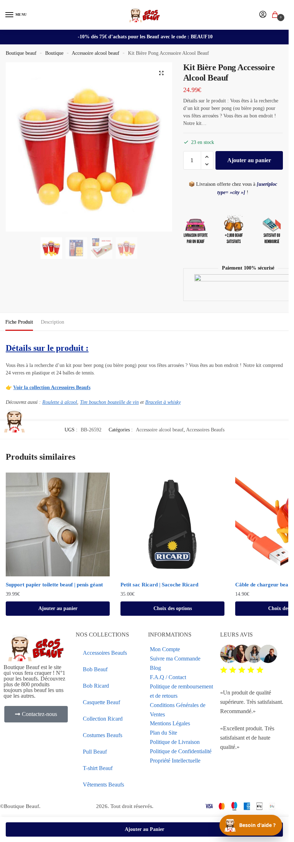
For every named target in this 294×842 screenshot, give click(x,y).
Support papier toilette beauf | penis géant (54, 584)
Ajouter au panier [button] (57, 608)
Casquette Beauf (101, 702)
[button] (161, 73)
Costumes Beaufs (102, 735)
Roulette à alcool (59, 402)
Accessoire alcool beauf (95, 53)
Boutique (54, 53)
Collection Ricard (103, 719)
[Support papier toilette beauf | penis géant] (58, 524)
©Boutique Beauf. (20, 806)
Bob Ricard (96, 686)
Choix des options (172, 608)
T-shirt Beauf (98, 768)
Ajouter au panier (249, 160)
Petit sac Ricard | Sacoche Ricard (159, 584)
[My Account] (263, 15)
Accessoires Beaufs (205, 429)
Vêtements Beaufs (103, 784)
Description (52, 322)
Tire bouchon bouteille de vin (109, 402)
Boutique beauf (21, 53)
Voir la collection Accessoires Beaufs (51, 387)
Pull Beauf (95, 752)
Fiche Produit (19, 322)
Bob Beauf (95, 669)
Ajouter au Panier (144, 829)
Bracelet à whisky (163, 402)
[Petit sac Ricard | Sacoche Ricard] (172, 524)
